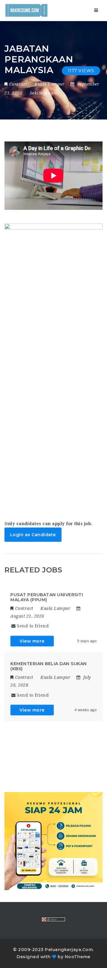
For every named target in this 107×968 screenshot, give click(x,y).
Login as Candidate (33, 534)
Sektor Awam (44, 93)
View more (32, 641)
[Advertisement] (53, 444)
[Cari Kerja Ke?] (26, 10)
